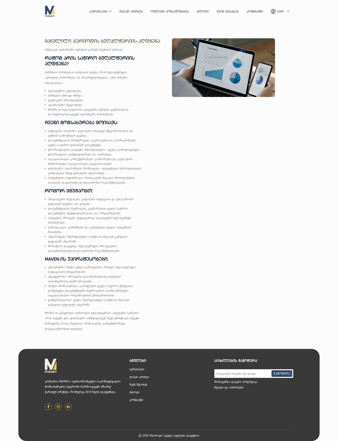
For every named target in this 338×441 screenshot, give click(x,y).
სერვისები (98, 11)
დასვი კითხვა (131, 11)
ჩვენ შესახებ (228, 11)
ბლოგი (203, 11)
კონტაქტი (254, 11)
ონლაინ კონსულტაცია (170, 11)
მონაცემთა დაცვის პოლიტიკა (235, 382)
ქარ (280, 11)
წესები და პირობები (229, 387)
